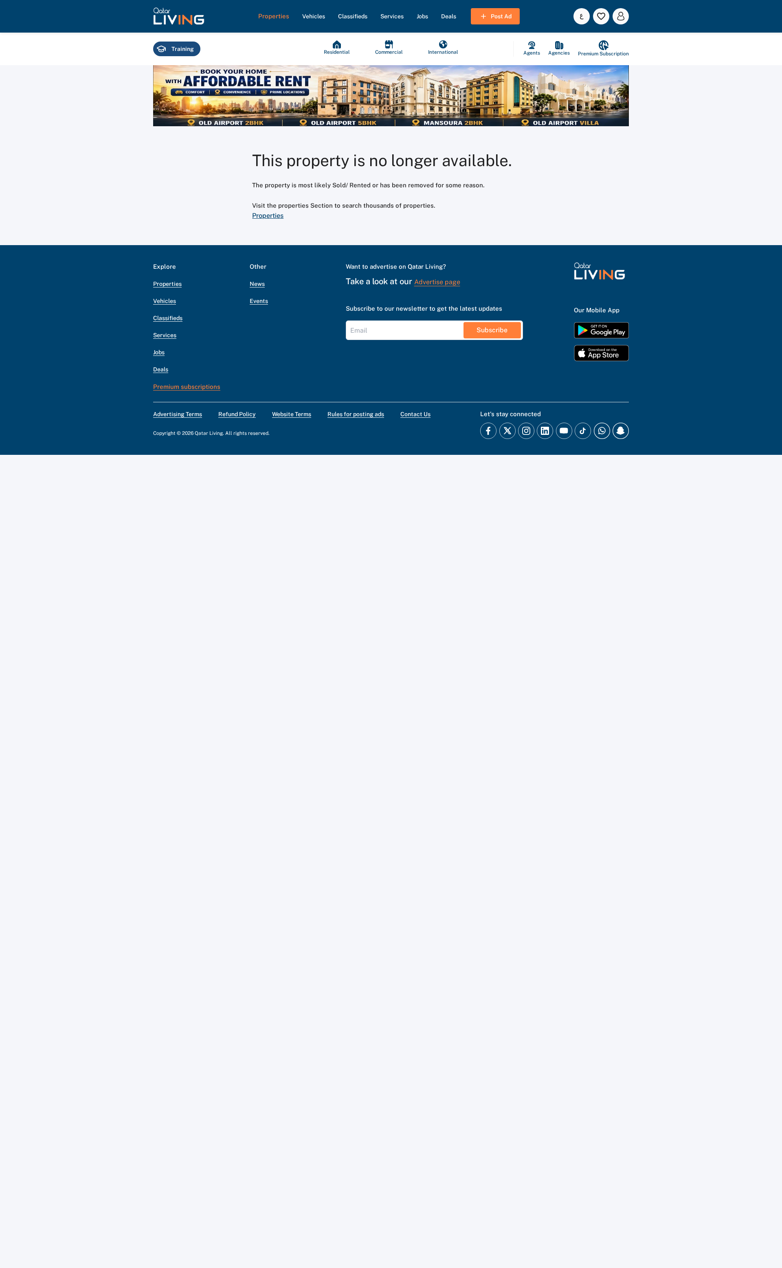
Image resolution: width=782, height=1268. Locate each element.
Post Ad (501, 16)
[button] (178, 16)
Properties (267, 215)
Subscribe (492, 330)
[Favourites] (601, 16)
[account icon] (621, 16)
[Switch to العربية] (581, 16)
